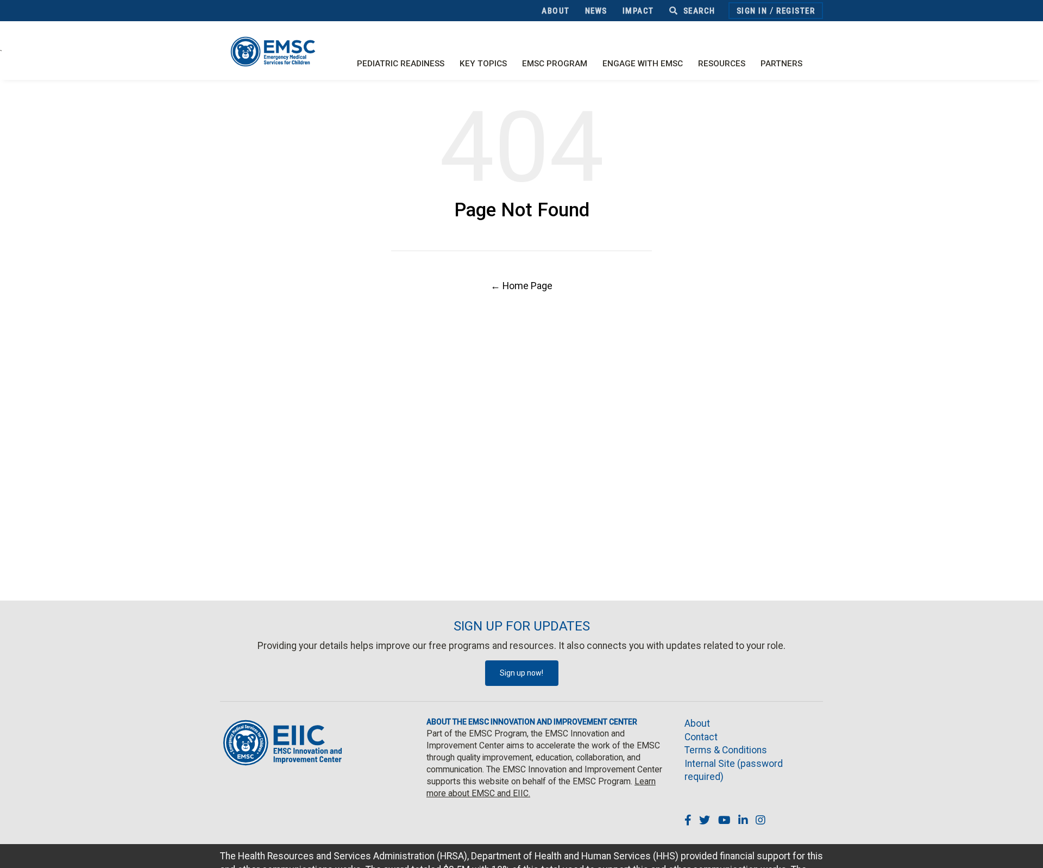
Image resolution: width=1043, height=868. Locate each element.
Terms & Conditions (725, 750)
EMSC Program (554, 63)
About (556, 11)
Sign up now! (521, 673)
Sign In (752, 11)
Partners (781, 63)
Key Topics (483, 63)
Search (698, 11)
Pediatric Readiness (400, 63)
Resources (721, 63)
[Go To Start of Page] (1024, 849)
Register (795, 11)
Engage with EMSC (642, 63)
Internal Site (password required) (733, 770)
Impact (638, 11)
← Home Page (521, 285)
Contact (701, 737)
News (596, 11)
